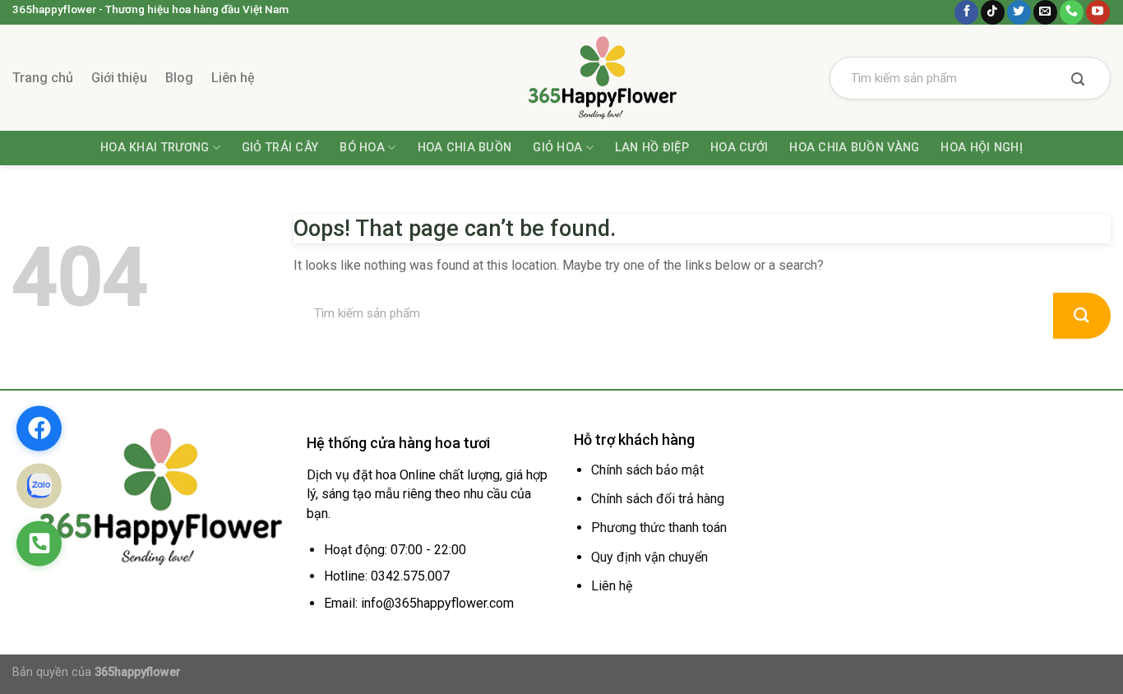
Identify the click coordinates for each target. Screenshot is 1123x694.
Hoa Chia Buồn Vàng (854, 148)
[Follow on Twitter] (1019, 12)
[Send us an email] (1045, 12)
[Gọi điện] (39, 543)
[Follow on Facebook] (966, 12)
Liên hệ (233, 78)
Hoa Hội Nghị (981, 148)
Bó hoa (362, 148)
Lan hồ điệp (652, 148)
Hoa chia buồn (465, 148)
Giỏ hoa (557, 148)
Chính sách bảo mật (647, 470)
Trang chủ (42, 78)
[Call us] (1072, 12)
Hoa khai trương (154, 148)
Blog (179, 78)
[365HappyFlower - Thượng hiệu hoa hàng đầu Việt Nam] (561, 78)
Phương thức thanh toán (659, 527)
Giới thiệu (119, 78)
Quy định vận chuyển (649, 557)
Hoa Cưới (739, 148)
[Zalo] (39, 485)
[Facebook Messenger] (39, 428)
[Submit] (1078, 81)
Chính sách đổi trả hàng (657, 499)
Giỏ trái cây (280, 148)
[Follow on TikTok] (993, 12)
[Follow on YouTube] (1098, 12)
